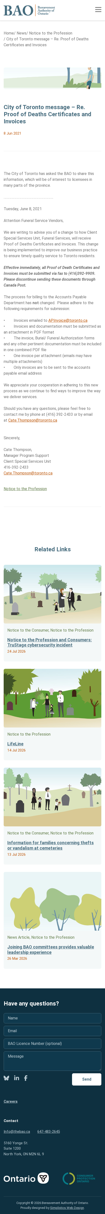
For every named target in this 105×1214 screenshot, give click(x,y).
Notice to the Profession (25, 488)
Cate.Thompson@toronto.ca (32, 420)
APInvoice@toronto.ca (67, 320)
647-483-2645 (48, 1131)
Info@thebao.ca (17, 1131)
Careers (11, 1101)
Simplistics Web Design (67, 1208)
